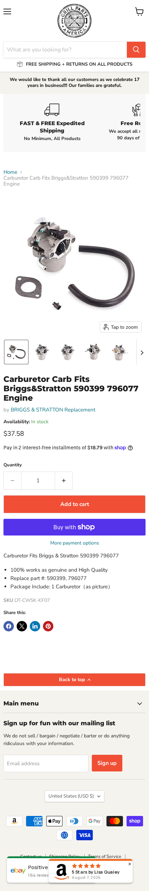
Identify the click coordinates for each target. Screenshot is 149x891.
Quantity (12, 465)
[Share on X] (22, 626)
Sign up (107, 763)
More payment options (74, 543)
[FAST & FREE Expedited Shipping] (52, 123)
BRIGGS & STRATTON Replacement (53, 409)
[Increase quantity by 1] (64, 481)
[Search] (136, 50)
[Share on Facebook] (8, 626)
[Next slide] (141, 352)
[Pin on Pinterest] (48, 626)
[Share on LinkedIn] (35, 626)
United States (71, 796)
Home (10, 172)
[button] (16, 352)
